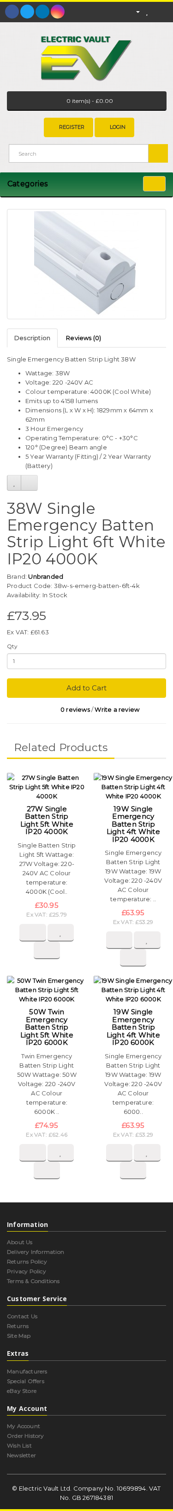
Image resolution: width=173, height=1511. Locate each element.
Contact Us (22, 1316)
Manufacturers (27, 1371)
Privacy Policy (26, 1271)
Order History (25, 1435)
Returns (18, 1325)
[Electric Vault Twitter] (27, 12)
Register (71, 127)
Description (32, 337)
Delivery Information (35, 1251)
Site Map (19, 1335)
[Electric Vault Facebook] (12, 12)
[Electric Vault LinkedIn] (42, 12)
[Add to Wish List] (14, 483)
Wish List (19, 1445)
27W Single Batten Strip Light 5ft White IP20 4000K (46, 820)
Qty (12, 646)
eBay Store (21, 1390)
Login (117, 127)
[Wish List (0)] (147, 11)
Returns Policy (27, 1261)
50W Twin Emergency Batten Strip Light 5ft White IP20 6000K (46, 1027)
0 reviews (75, 709)
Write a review (117, 709)
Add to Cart (86, 687)
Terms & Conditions (33, 1280)
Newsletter (21, 1455)
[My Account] (133, 11)
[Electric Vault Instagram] (58, 12)
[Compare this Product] (29, 483)
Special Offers (25, 1381)
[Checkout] (168, 11)
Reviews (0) (83, 337)
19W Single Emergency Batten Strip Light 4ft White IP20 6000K (133, 1027)
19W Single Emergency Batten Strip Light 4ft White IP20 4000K (133, 824)
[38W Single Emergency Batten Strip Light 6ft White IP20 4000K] (86, 264)
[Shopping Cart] (156, 11)
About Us (20, 1242)
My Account (23, 1425)
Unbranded (45, 576)
